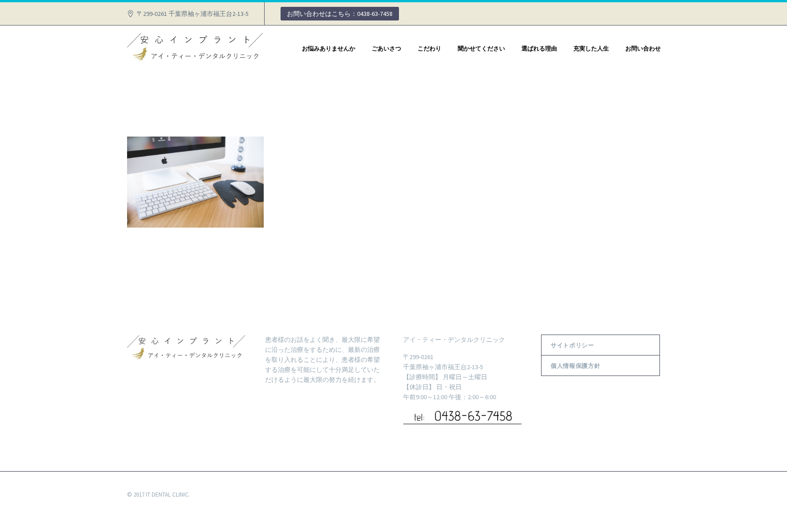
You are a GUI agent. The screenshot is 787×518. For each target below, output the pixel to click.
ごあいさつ (386, 48)
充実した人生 (591, 48)
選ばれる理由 (539, 48)
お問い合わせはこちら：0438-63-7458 (340, 14)
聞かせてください (481, 48)
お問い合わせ (643, 48)
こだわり (429, 48)
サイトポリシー (572, 345)
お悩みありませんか (328, 48)
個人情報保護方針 (575, 365)
